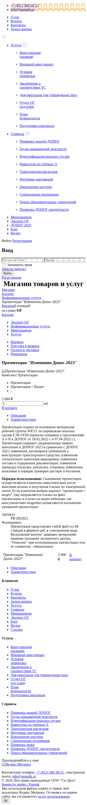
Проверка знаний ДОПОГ (31, 713)
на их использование (54, 796)
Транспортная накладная (29, 729)
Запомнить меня (19, 265)
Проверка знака (23, 745)
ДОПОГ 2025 (21, 225)
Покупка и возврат (25, 346)
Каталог (8, 315)
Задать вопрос (21, 29)
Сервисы (17, 134)
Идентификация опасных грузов (35, 721)
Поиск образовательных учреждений (39, 753)
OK (6, 801)
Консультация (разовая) (21, 649)
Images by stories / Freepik (20, 784)
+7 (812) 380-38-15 (25, 5)
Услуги (16, 45)
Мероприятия (21, 217)
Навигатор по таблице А (29, 725)
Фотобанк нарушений (27, 733)
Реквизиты (19, 354)
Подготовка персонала (28, 695)
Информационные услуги (30, 326)
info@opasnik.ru (22, 9)
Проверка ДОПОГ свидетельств (35, 749)
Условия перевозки (18, 661)
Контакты (18, 25)
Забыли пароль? (14, 269)
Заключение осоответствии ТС (24, 669)
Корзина (8, 306)
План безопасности (21, 689)
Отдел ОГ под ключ (18, 681)
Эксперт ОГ (20, 221)
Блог (14, 229)
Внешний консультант (28, 655)
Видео (15, 233)
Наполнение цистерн (27, 737)
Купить (16, 21)
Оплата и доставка (25, 350)
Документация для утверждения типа (39, 675)
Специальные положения (30, 741)
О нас (15, 17)
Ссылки (17, 629)
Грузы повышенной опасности (34, 717)
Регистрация (22, 241)
